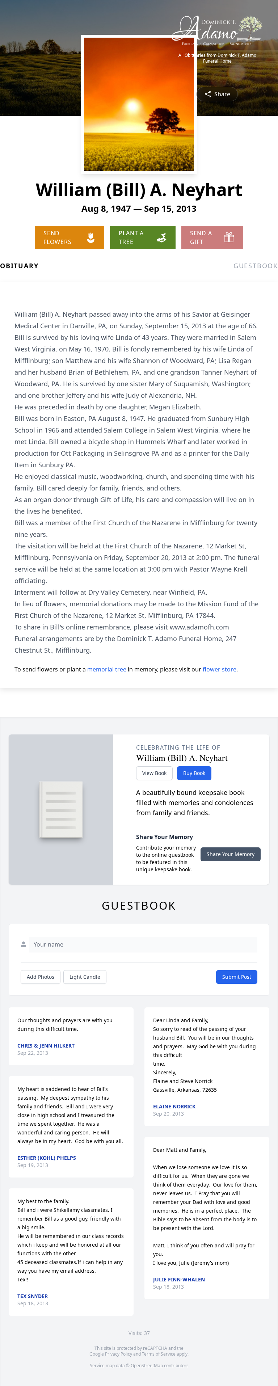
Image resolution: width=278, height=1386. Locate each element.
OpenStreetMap (147, 1365)
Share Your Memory (230, 854)
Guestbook (255, 265)
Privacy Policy (118, 1354)
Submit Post (236, 976)
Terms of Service (159, 1354)
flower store (219, 669)
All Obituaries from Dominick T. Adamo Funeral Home (217, 58)
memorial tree (106, 669)
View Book (154, 773)
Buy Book (194, 773)
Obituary (19, 265)
